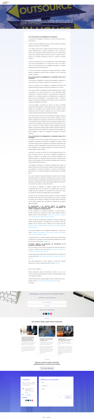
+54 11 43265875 (28, 395)
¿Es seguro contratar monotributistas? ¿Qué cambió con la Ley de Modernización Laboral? (65, 339)
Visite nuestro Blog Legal (47, 368)
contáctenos (55, 280)
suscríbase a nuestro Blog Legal (44, 280)
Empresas (39, 25)
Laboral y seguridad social (55, 25)
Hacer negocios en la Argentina (46, 25)
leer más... (23, 351)
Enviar (68, 397)
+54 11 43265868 (28, 394)
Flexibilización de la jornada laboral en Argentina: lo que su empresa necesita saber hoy (46, 339)
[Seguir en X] (46, 314)
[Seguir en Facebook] (44, 314)
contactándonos (46, 241)
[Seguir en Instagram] (51, 314)
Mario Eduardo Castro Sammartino (27, 25)
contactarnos (57, 263)
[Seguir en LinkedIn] (49, 314)
